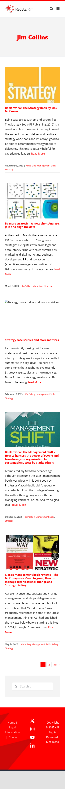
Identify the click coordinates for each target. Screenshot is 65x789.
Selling (55, 644)
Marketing (38, 285)
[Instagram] (32, 729)
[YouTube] (32, 737)
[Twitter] (32, 721)
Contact (14, 737)
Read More (38, 153)
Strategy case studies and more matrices (32, 340)
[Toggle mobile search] (51, 8)
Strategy (9, 169)
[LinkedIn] (32, 745)
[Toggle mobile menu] (58, 8)
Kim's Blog (31, 165)
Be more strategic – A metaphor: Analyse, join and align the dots (32, 225)
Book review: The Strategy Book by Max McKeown (31, 109)
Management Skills (46, 165)
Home (11, 722)
